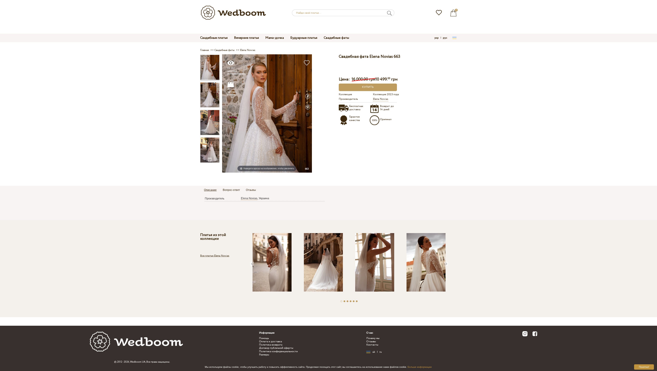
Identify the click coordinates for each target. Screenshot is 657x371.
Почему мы (372, 338)
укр (436, 38)
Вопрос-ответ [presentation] (231, 189)
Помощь (264, 338)
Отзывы (371, 341)
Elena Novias (380, 99)
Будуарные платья (303, 37)
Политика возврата (270, 345)
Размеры (264, 355)
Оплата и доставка (270, 341)
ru (380, 352)
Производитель (348, 99)
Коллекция (345, 94)
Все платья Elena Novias (214, 256)
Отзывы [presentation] (251, 189)
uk (373, 352)
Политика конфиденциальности (278, 351)
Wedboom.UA (137, 362)
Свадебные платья (214, 37)
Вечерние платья (246, 37)
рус (445, 38)
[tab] (210, 190)
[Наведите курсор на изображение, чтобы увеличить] (267, 113)
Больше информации (420, 367)
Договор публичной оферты (276, 348)
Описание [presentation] (210, 189)
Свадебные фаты (336, 37)
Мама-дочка (274, 37)
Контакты (372, 345)
